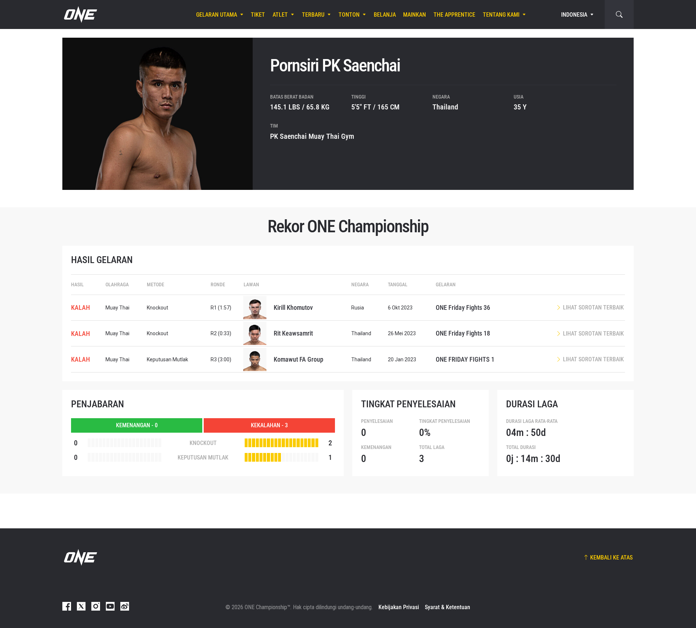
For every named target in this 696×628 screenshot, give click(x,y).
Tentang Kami (501, 14)
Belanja (385, 14)
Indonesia (574, 14)
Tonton (349, 14)
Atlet (280, 14)
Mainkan (414, 14)
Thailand (445, 107)
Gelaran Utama (216, 14)
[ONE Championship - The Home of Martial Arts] (79, 14)
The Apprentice (454, 14)
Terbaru (313, 14)
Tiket (258, 14)
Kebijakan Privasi (398, 607)
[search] (619, 14)
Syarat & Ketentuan (447, 607)
